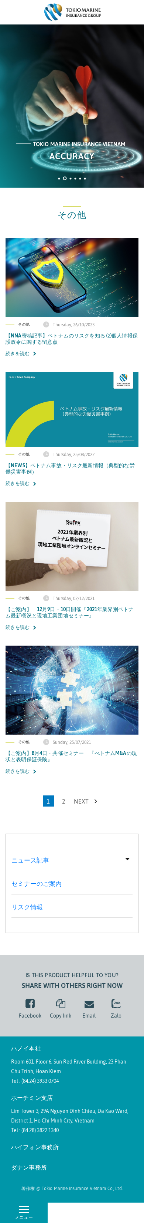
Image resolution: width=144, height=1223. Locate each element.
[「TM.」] (72, 11)
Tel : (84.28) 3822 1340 (35, 1130)
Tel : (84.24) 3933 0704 (35, 1081)
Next (82, 801)
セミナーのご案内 (36, 883)
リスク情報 (27, 907)
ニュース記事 (30, 860)
